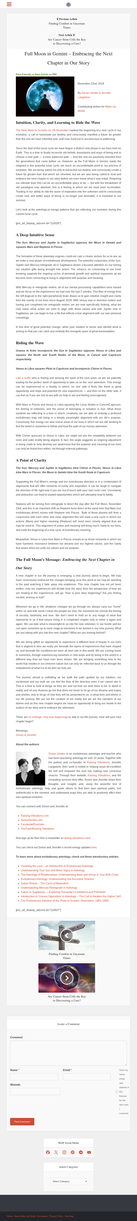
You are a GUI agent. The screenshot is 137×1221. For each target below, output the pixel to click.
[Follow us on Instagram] (64, 1152)
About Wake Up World (25, 1216)
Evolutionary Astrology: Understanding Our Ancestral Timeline (57, 879)
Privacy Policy (56, 1216)
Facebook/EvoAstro (32, 824)
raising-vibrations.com (76, 838)
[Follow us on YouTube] (89, 1152)
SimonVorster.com (31, 820)
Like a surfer (23, 378)
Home (10, 1216)
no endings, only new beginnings (48, 717)
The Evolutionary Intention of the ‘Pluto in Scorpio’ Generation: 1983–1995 (65, 900)
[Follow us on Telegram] (81, 1152)
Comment (16, 1037)
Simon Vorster (56, 753)
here (94, 847)
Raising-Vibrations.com (35, 815)
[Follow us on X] (56, 1152)
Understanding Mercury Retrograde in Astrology (49, 887)
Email (67, 1070)
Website (15, 1084)
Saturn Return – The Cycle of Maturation (44, 883)
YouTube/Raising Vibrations (37, 828)
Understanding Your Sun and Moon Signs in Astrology (53, 870)
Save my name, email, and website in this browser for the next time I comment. (124, 1092)
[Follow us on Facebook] (48, 1152)
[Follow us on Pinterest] (73, 1152)
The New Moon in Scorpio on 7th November (42, 130)
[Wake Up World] (68, 4)
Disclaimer (42, 1216)
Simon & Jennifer (26, 735)
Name (14, 1070)
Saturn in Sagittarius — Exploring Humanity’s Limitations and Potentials (63, 892)
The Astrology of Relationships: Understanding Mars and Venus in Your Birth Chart (69, 874)
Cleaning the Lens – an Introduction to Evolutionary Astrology (57, 866)
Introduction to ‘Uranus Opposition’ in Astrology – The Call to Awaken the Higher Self (71, 896)
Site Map (69, 1216)
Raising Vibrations (98, 762)
